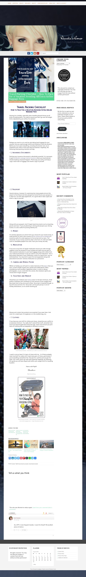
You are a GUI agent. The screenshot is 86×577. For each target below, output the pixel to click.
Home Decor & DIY (43, 3)
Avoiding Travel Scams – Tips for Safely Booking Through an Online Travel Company (31, 450)
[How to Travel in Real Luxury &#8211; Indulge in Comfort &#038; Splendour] (47, 444)
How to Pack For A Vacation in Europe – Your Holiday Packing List (15, 450)
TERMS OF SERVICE (62, 557)
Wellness (27, 3)
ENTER (62, 129)
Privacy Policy (61, 553)
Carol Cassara (17, 517)
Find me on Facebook (66, 101)
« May (34, 564)
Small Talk (52, 3)
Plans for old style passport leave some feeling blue (12, 431)
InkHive (39, 569)
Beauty (34, 3)
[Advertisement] (43, 15)
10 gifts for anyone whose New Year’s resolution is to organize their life (19, 432)
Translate (66, 64)
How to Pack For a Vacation (23, 463)
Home (9, 3)
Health (21, 3)
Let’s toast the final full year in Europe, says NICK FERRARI (26, 432)
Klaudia (23, 101)
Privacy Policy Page (62, 555)
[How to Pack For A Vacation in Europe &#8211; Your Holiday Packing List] (15, 444)
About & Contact (61, 3)
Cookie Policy (61, 551)
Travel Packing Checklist (33, 463)
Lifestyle (15, 3)
